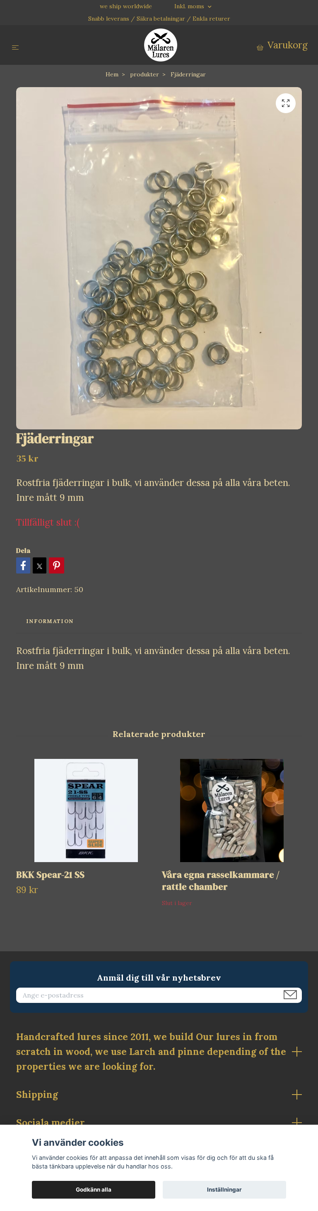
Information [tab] (49, 621)
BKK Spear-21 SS (50, 874)
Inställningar (224, 1189)
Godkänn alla (93, 1189)
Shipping (37, 1094)
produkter (144, 74)
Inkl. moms (190, 6)
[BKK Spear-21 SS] (86, 810)
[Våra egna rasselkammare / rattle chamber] (231, 810)
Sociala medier (50, 1122)
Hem (112, 74)
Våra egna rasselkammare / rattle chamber (220, 880)
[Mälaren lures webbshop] (160, 45)
